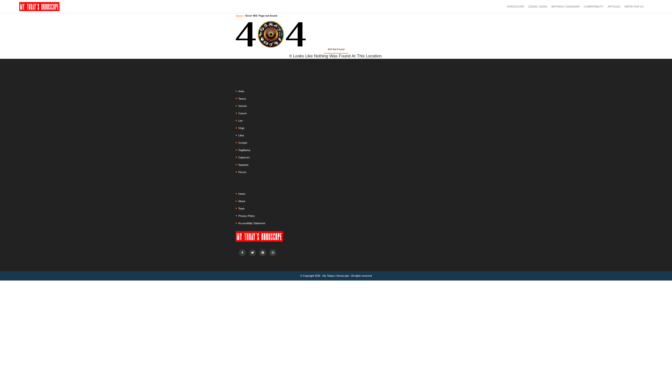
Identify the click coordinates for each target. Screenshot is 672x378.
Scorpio (242, 142)
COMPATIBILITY (593, 6)
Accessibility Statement (251, 223)
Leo (240, 120)
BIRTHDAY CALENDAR (565, 6)
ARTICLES (614, 6)
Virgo (241, 128)
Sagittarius (244, 150)
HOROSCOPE (515, 6)
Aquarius (243, 164)
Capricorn (244, 157)
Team (241, 208)
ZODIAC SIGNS (537, 6)
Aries (241, 91)
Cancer (242, 113)
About (241, 201)
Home (239, 15)
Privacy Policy (246, 215)
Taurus (242, 98)
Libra (241, 135)
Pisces (242, 172)
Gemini (242, 105)
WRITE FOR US (634, 6)
